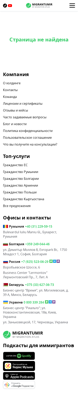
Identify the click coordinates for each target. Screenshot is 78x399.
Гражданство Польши (20, 192)
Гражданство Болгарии (21, 178)
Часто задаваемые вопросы (24, 117)
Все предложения (17, 206)
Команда (10, 96)
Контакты (10, 90)
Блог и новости (15, 124)
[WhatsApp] (51, 261)
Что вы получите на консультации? (30, 144)
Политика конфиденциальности (28, 131)
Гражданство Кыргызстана (23, 199)
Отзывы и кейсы (15, 110)
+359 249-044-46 (37, 244)
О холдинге (12, 83)
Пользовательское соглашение (27, 137)
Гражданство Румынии (20, 172)
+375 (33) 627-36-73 (39, 284)
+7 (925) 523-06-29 (34, 261)
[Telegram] (54, 261)
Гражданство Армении (20, 185)
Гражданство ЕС (15, 165)
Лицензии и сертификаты (22, 103)
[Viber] (58, 261)
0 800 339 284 (34, 302)
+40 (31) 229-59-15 (38, 226)
